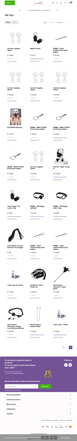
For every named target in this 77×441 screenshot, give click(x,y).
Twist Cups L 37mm (60, 325)
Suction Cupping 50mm (13, 89)
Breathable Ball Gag (14, 127)
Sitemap (69, 420)
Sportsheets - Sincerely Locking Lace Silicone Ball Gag (15, 326)
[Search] (57, 3)
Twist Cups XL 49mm (15, 285)
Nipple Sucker (35, 48)
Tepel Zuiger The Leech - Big (13, 207)
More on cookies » (66, 437)
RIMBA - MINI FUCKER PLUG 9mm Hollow (61, 128)
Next (70, 347)
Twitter (70, 365)
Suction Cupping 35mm (36, 89)
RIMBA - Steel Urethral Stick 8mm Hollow (60, 50)
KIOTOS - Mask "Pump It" (61, 168)
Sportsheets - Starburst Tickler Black (59, 287)
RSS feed (63, 420)
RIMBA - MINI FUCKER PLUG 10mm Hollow (38, 128)
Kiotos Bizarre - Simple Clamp (36, 325)
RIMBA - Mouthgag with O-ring (60, 207)
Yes (45, 437)
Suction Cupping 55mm (36, 168)
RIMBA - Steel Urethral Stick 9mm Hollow (37, 247)
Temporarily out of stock (36, 58)
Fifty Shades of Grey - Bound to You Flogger (15, 246)
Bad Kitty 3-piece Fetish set (36, 286)
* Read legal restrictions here (13, 390)
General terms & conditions (50, 420)
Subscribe (45, 386)
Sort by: (51, 22)
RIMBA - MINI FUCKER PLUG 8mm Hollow (15, 168)
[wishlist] (65, 3)
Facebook (66, 365)
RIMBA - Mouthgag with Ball (37, 207)
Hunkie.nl (44, 433)
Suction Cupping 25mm (13, 49)
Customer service (17, 373)
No (53, 437)
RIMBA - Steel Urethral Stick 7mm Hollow (60, 247)
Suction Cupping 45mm (59, 89)
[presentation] (20, 10)
